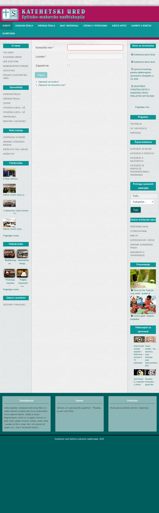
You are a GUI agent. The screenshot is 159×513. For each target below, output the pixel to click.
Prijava (41, 75)
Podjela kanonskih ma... (23, 283)
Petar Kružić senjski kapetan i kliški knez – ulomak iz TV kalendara (139, 354)
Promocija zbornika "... (10, 283)
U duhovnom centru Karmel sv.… (16, 211)
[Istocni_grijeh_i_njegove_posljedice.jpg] (143, 304)
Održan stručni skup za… (14, 195)
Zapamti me (42, 65)
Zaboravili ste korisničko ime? (52, 85)
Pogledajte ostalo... (11, 236)
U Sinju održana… (11, 179)
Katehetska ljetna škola (144, 54)
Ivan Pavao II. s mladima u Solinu (139, 382)
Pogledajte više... (143, 107)
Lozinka (41, 56)
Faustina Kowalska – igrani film (150, 382)
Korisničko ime (45, 47)
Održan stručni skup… (13, 229)
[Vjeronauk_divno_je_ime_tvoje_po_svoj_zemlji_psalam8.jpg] (143, 279)
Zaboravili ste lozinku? (49, 82)
